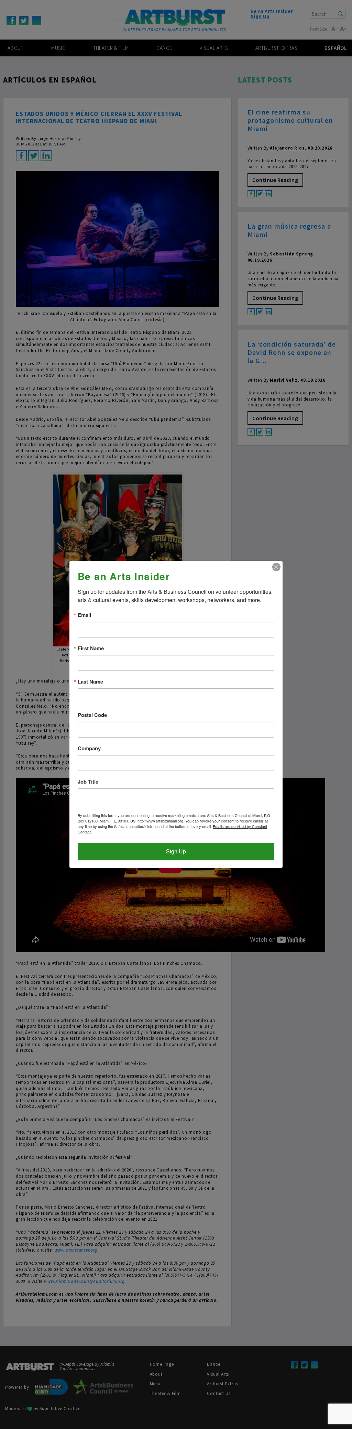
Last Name (90, 681)
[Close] (276, 567)
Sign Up (176, 851)
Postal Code (92, 715)
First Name (91, 648)
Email (84, 615)
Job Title (88, 781)
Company (89, 748)
